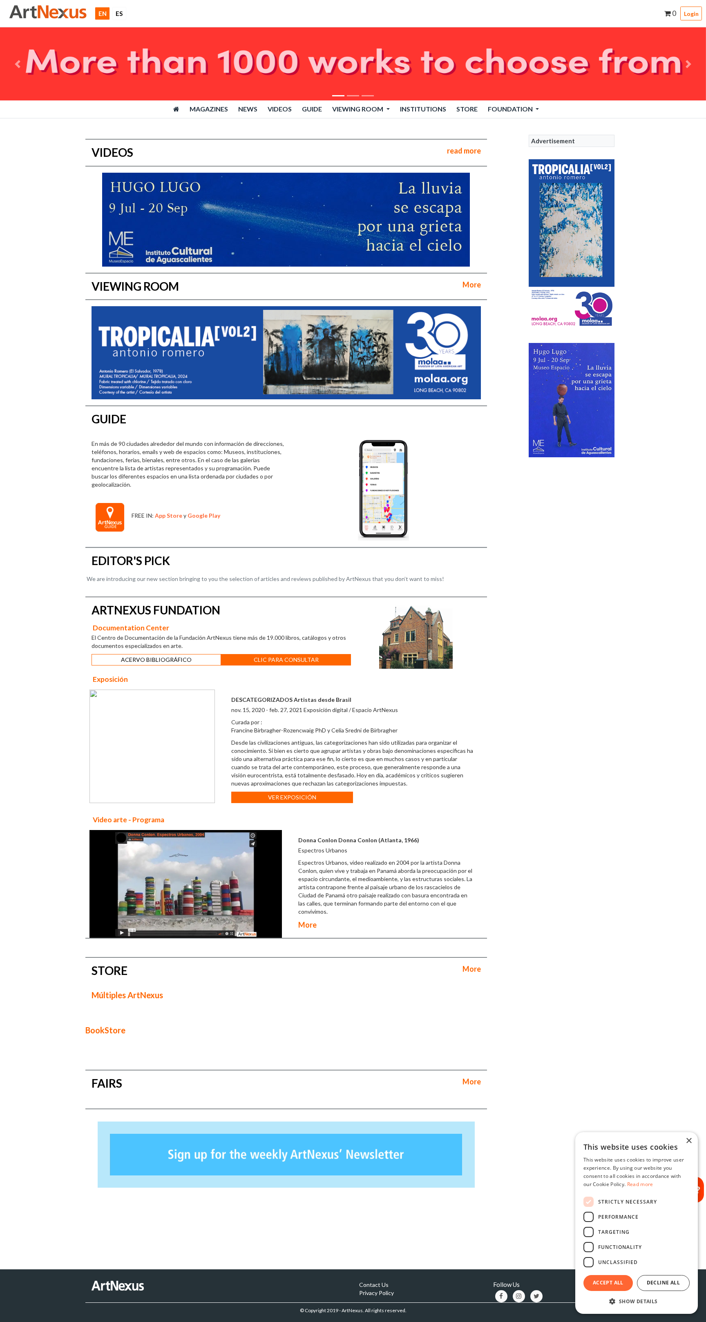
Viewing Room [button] (358, 109)
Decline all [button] (663, 1282)
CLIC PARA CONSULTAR (286, 659)
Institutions (423, 109)
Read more (640, 1184)
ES (119, 13)
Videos (280, 109)
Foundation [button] (511, 109)
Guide (312, 109)
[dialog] (636, 1223)
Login (691, 13)
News (247, 109)
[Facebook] (501, 1296)
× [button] (689, 1141)
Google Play (204, 515)
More (471, 284)
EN (104, 13)
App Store (168, 515)
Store (467, 109)
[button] (17, 63)
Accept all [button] (608, 1282)
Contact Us (374, 1284)
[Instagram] (519, 1296)
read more (464, 150)
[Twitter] (536, 1296)
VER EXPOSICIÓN (292, 797)
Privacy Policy (376, 1292)
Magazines (209, 109)
